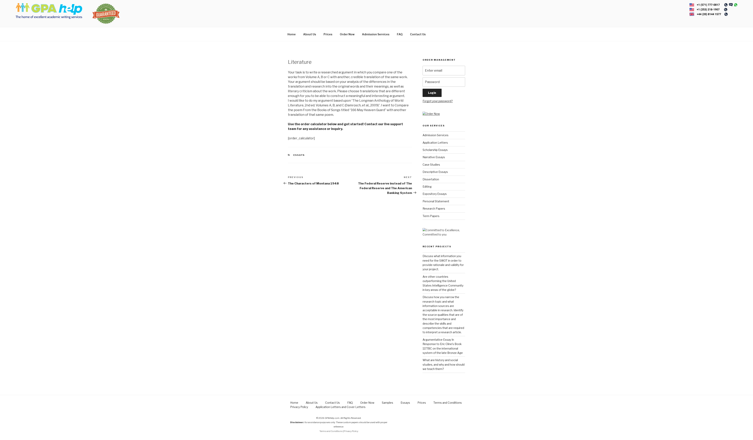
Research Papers (434, 208)
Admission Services (375, 34)
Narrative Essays (434, 157)
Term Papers (431, 216)
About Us (309, 34)
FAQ (400, 34)
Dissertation (431, 179)
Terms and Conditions (447, 402)
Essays (299, 155)
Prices (328, 34)
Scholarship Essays (435, 150)
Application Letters (435, 142)
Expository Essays (435, 193)
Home (291, 34)
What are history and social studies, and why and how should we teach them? (444, 364)
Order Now (347, 34)
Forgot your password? (438, 101)
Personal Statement (436, 201)
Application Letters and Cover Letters (341, 407)
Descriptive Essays (435, 171)
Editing (427, 186)
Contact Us (418, 34)
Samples (387, 402)
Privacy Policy (299, 407)
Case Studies (431, 164)
